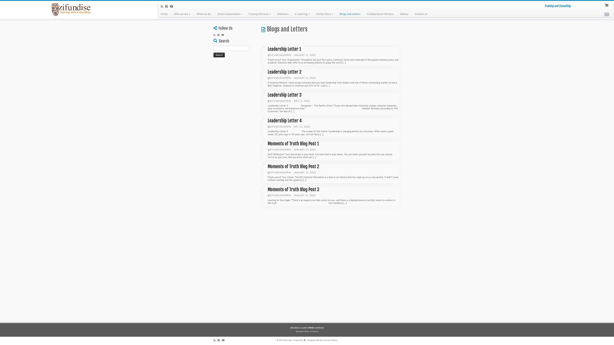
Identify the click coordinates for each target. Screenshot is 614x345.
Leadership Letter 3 (284, 95)
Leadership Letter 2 (284, 72)
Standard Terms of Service (307, 331)
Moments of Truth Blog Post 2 (293, 166)
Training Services (258, 14)
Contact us (421, 14)
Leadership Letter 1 (284, 49)
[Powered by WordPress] (305, 339)
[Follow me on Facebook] (167, 6)
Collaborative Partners (380, 14)
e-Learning (301, 14)
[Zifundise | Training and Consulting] (71, 9)
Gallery (404, 14)
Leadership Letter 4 (285, 120)
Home (164, 14)
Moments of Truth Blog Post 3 (293, 189)
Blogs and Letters (350, 14)
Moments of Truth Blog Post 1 (293, 143)
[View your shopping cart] (607, 5)
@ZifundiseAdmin (279, 55)
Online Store (324, 14)
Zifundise (288, 340)
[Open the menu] (606, 14)
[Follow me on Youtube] (172, 6)
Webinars (282, 14)
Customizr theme (330, 340)
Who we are (181, 14)
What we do (204, 14)
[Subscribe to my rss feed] (163, 6)
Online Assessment (228, 14)
